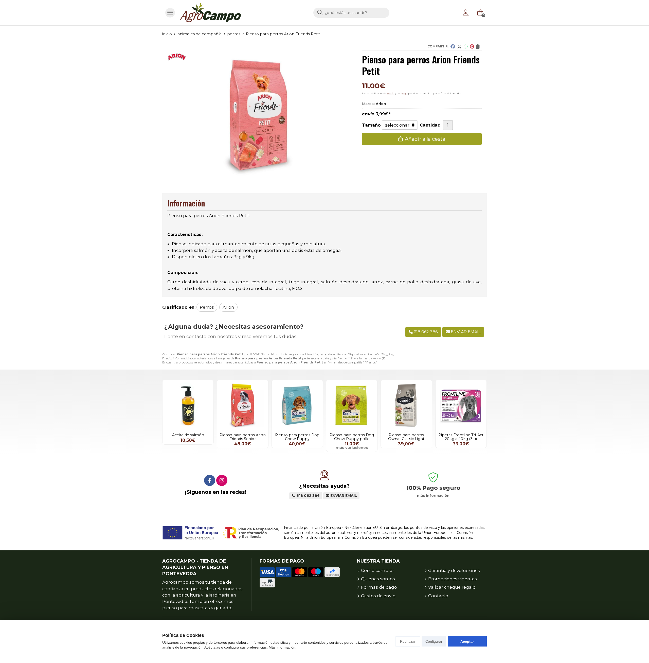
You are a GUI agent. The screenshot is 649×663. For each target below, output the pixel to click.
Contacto (438, 595)
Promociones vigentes (452, 578)
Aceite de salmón (188, 435)
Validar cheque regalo (452, 587)
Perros (342, 358)
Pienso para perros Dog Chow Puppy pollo (352, 437)
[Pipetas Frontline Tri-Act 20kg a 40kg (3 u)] (461, 405)
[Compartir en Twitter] (459, 46)
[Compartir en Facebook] (452, 46)
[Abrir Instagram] (222, 480)
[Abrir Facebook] (210, 480)
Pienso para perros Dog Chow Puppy (297, 437)
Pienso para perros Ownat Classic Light (406, 437)
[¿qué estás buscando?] (351, 12)
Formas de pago (379, 587)
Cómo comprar (377, 570)
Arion (377, 358)
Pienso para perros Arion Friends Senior (243, 437)
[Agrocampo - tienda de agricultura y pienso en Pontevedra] (210, 12)
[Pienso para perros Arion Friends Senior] (242, 405)
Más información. (282, 647)
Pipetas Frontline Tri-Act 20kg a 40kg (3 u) (460, 437)
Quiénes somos (378, 578)
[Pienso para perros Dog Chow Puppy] (297, 405)
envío (390, 93)
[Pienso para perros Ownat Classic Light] (406, 405)
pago (404, 93)
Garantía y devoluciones (454, 570)
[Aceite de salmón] (188, 405)
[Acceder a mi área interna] (465, 12)
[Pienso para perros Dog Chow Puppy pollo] (351, 405)
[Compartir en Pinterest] (472, 46)
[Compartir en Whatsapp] (466, 46)
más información (433, 496)
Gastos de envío (378, 595)
